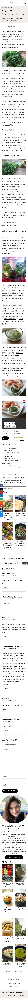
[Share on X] (1, 489)
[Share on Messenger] (1, 512)
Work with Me (14, 983)
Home (4, 7)
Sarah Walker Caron (8, 18)
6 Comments (14, 20)
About (8, 972)
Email (5, 785)
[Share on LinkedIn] (1, 495)
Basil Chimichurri (10, 319)
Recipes (18, 972)
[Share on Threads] (1, 509)
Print (5, 438)
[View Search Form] (25, 3)
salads (20, 243)
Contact (14, 987)
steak (3, 363)
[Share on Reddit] (1, 502)
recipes (9, 7)
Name (5, 776)
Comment (6, 750)
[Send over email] (1, 499)
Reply (4, 587)
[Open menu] (3, 2)
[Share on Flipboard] (1, 505)
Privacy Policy (14, 979)
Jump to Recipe (10, 27)
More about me (13, 857)
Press (14, 975)
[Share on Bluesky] (1, 515)
